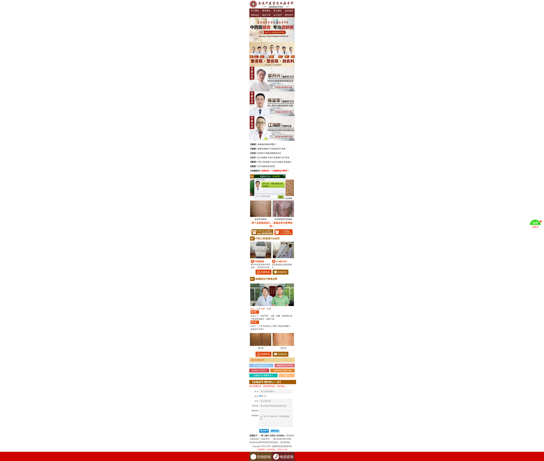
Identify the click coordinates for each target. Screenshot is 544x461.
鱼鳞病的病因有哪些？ (267, 144)
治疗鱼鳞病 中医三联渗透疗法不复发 (273, 157)
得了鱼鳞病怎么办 (261, 365)
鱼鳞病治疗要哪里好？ (263, 375)
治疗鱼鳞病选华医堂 (266, 166)
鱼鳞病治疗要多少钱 (282, 370)
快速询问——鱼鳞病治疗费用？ (275, 171)
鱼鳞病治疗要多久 (259, 370)
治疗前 (261, 348)
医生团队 (277, 10)
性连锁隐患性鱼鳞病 (283, 219)
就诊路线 (289, 10)
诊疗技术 (277, 15)
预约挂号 (289, 15)
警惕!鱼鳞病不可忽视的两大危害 (271, 149)
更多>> (287, 375)
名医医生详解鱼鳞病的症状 (269, 153)
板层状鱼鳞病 (261, 219)
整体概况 (266, 10)
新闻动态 (255, 15)
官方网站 (255, 10)
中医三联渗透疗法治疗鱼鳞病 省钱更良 (274, 162)
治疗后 (283, 348)
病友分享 (266, 15)
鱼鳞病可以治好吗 (285, 365)
